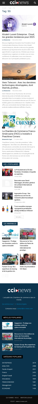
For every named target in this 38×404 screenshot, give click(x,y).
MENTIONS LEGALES (26, 398)
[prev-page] (3, 275)
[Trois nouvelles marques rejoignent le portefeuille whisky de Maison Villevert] (7, 209)
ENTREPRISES (6, 238)
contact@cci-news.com (25, 309)
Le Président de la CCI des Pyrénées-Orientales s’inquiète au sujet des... (25, 172)
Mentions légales (22, 304)
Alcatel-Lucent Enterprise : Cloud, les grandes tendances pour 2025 (18, 35)
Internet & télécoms (8, 79)
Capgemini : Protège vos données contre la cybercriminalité (10, 243)
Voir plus (18, 217)
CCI (3, 127)
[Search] (35, 3)
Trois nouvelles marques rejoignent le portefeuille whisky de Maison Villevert (23, 208)
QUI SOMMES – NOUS (12, 398)
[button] (3, 3)
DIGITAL (5, 30)
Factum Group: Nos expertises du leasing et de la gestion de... (9, 269)
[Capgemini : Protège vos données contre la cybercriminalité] (10, 233)
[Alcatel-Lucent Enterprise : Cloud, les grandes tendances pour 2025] (19, 23)
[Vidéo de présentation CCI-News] (28, 259)
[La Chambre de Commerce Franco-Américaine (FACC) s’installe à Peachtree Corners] (19, 120)
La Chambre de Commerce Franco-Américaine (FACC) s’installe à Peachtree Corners (19, 134)
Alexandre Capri (7, 139)
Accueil (4, 8)
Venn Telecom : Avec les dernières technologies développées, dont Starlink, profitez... (19, 85)
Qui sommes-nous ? (8, 304)
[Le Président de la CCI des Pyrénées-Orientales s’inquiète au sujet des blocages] (7, 172)
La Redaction (6, 40)
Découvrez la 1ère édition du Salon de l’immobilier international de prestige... (26, 245)
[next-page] (6, 275)
